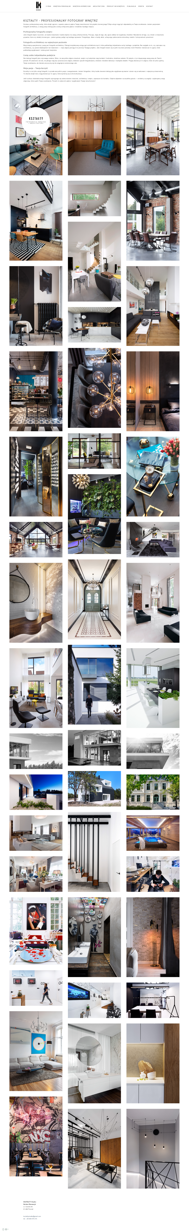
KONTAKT (149, 6)
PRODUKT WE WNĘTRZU (116, 6)
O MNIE (48, 6)
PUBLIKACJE (131, 6)
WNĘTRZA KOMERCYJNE (82, 6)
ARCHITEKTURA (99, 6)
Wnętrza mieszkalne (62, 6)
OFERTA (141, 6)
